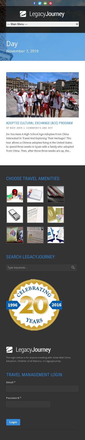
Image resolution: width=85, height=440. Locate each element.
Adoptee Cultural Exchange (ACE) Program (39, 123)
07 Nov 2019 (14, 128)
